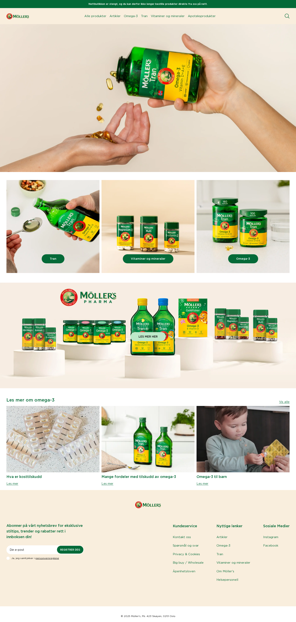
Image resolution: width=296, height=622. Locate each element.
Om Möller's (225, 571)
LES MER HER (148, 336)
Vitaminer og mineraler (168, 16)
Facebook (270, 545)
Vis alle (284, 402)
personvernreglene (47, 558)
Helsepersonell (227, 580)
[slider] (52, 227)
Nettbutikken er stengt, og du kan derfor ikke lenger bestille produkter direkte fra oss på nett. (148, 3)
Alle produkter (95, 16)
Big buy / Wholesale (188, 562)
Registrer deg (70, 549)
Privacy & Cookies (186, 554)
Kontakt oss (182, 537)
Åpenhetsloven (184, 571)
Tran (144, 16)
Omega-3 (131, 16)
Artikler (115, 16)
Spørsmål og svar (186, 545)
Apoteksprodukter (202, 16)
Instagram (270, 537)
